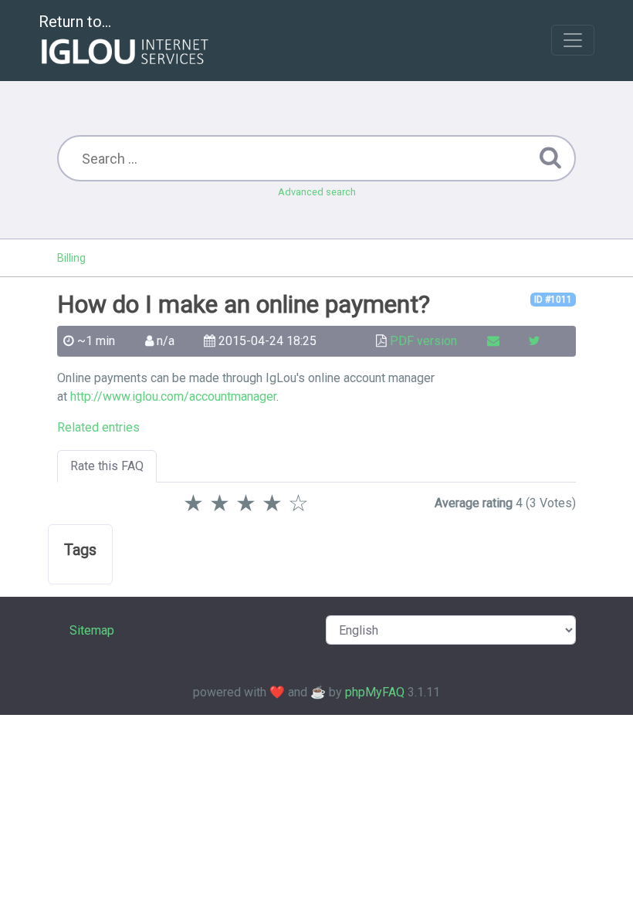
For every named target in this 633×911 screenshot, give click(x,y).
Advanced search (317, 192)
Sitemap (91, 630)
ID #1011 (553, 299)
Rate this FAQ (107, 466)
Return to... (75, 21)
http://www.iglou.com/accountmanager (173, 396)
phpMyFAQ (375, 692)
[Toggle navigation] (572, 40)
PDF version (423, 341)
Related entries (98, 427)
